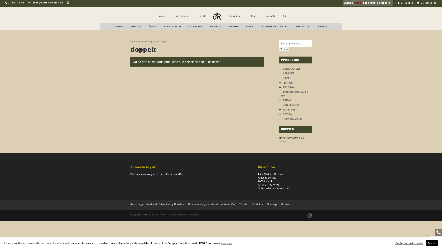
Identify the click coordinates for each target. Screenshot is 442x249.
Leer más (226, 243)
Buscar (284, 49)
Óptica (287, 114)
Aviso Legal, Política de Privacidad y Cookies (157, 204)
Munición (289, 109)
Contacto (270, 16)
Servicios (234, 16)
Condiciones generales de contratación (211, 204)
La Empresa (182, 16)
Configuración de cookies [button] (409, 243)
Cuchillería (291, 105)
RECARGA (289, 87)
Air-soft (288, 73)
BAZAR (287, 78)
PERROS (288, 82)
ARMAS (287, 100)
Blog (252, 16)
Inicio (161, 16)
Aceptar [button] (432, 243)
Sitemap (272, 204)
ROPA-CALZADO (292, 119)
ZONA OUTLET (291, 68)
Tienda (202, 16)
